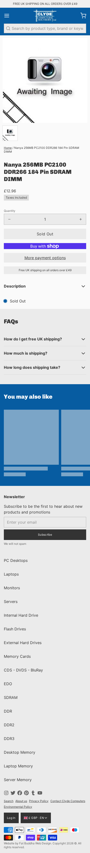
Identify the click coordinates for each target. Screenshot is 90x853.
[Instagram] (6, 792)
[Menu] (8, 15)
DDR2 (9, 724)
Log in (11, 818)
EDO (8, 683)
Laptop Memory (18, 766)
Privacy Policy (38, 801)
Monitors (12, 587)
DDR (8, 711)
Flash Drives (15, 629)
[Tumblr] (33, 792)
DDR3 (9, 738)
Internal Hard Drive (21, 615)
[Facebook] (19, 792)
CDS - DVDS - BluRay (23, 670)
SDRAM (11, 697)
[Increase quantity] (80, 219)
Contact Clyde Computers (67, 801)
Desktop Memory (19, 752)
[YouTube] (39, 792)
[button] (45, 234)
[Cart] (81, 15)
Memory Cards (17, 656)
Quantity (9, 211)
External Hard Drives (23, 642)
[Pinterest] (26, 792)
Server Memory (18, 779)
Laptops (11, 574)
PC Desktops (16, 560)
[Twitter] (13, 792)
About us (21, 801)
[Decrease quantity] (9, 219)
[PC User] (45, 16)
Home (8, 148)
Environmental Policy (18, 807)
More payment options (45, 257)
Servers (11, 601)
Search (8, 801)
